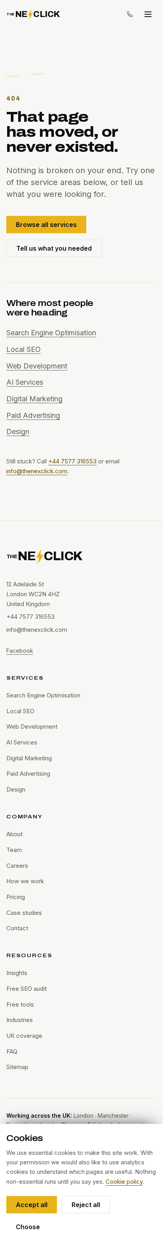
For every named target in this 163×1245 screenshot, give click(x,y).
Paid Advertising (33, 415)
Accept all (31, 1205)
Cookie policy (124, 1181)
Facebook (19, 650)
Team (14, 850)
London (83, 1115)
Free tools (20, 1004)
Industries (19, 1020)
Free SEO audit (26, 988)
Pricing (15, 897)
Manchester (113, 1115)
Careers (17, 865)
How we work (25, 881)
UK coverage (24, 1035)
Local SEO (23, 349)
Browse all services (46, 225)
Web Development (36, 366)
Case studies (24, 912)
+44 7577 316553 (72, 461)
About (14, 834)
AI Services (24, 382)
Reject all (86, 1205)
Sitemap (17, 1067)
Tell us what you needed (54, 248)
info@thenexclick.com (36, 471)
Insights (16, 973)
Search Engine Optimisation (51, 333)
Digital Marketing (34, 399)
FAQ (11, 1051)
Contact (17, 928)
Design (17, 431)
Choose (28, 1227)
